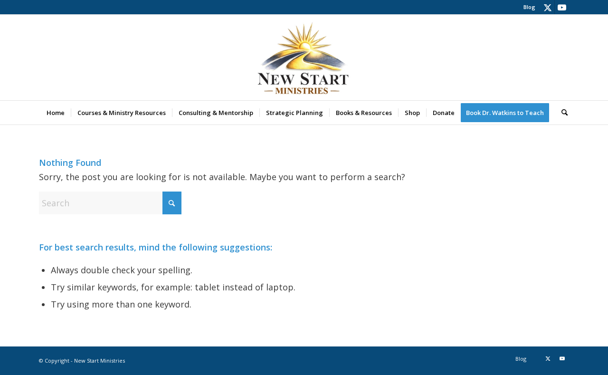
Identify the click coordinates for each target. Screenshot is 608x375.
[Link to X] (547, 7)
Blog (529, 6)
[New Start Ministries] (304, 57)
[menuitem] (527, 7)
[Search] (561, 113)
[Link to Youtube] (562, 7)
